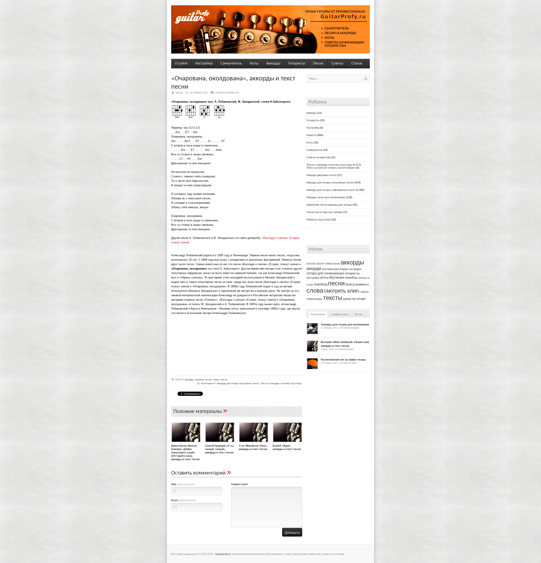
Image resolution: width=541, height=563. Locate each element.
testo (337, 263)
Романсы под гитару (318, 219)
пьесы (350, 284)
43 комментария (348, 363)
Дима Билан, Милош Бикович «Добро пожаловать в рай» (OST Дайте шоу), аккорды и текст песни (185, 452)
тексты (224, 379)
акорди (313, 268)
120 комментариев (349, 327)
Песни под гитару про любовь (324, 212)
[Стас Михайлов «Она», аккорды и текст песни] (253, 442)
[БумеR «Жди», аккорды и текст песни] (287, 442)
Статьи (356, 64)
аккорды (189, 379)
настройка (312, 277)
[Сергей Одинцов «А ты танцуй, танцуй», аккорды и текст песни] (220, 442)
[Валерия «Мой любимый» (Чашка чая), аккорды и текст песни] (312, 351)
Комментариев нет (227, 92)
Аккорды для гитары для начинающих (345, 324)
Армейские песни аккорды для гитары (329, 204)
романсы (362, 284)
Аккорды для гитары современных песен (330, 190)
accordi (310, 263)
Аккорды (273, 64)
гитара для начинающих (325, 273)
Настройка (204, 64)
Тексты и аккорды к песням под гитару (281, 383)
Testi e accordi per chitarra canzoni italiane (330, 167)
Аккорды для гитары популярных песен (238, 383)
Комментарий (239, 484)
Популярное (317, 314)
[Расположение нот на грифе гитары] (312, 368)
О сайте (181, 64)
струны (364, 291)
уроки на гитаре (354, 298)
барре (344, 269)
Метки (358, 314)
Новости (311, 135)
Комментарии (340, 314)
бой (351, 269)
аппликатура (330, 269)
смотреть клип (341, 291)
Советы (337, 64)
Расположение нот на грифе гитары (343, 359)
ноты (324, 277)
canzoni (320, 263)
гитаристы (352, 273)
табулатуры (314, 298)
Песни (318, 64)
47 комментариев (344, 349)
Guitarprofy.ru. (223, 554)
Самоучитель (231, 64)
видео (357, 269)
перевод (320, 284)
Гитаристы (296, 64)
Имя (182, 484)
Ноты (254, 64)
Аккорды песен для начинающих (326, 197)
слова (216, 379)
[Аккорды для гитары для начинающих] (312, 333)
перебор (199, 379)
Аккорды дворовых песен (321, 175)
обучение (336, 277)
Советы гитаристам (318, 157)
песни (208, 379)
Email (183, 500)
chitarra (329, 263)
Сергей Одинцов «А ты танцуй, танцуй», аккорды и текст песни (219, 449)
